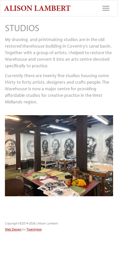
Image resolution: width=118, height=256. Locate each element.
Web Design (13, 229)
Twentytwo (34, 229)
